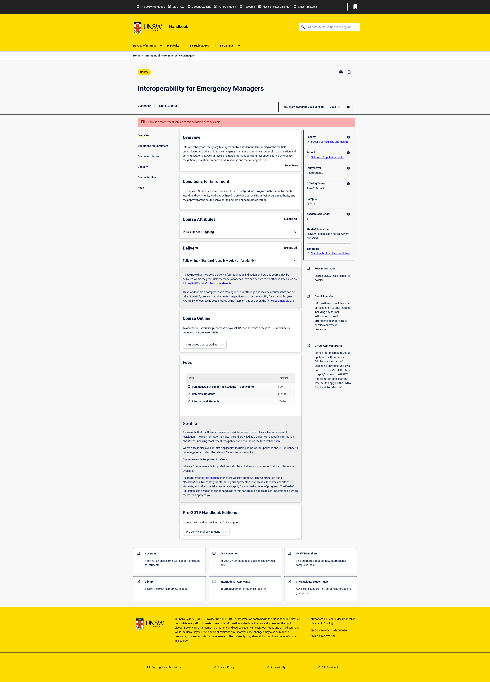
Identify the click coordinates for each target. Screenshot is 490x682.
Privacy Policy (226, 667)
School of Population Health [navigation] (327, 157)
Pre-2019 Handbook (153, 6)
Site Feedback (330, 667)
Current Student (201, 6)
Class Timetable (307, 6)
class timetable (218, 283)
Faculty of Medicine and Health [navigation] (329, 141)
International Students (206, 401)
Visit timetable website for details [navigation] (330, 253)
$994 (281, 386)
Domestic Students (203, 393)
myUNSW (192, 283)
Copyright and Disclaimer (166, 667)
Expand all (290, 218)
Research (249, 6)
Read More (291, 166)
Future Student (227, 6)
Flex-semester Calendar (276, 6)
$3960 (282, 393)
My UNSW (178, 6)
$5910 (282, 401)
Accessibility (278, 667)
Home (136, 55)
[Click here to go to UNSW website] (148, 29)
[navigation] (205, 345)
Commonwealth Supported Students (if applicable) (223, 386)
